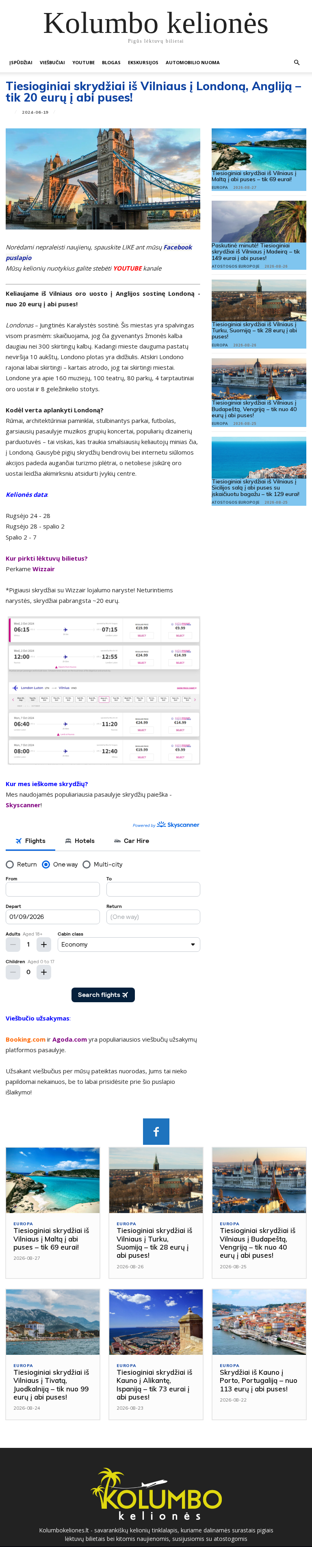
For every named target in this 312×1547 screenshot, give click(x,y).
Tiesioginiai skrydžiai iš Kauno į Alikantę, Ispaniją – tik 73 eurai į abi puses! (154, 1384)
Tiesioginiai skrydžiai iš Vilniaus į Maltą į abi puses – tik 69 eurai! (254, 176)
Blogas (111, 62)
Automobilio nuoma (193, 62)
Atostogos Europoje (235, 266)
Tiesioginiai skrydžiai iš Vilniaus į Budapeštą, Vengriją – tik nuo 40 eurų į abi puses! (254, 409)
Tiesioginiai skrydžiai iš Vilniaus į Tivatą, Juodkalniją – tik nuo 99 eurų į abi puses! (51, 1384)
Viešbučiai (52, 62)
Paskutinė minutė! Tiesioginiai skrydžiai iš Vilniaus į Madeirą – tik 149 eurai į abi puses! (256, 252)
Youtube (83, 62)
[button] (296, 63)
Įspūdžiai (20, 62)
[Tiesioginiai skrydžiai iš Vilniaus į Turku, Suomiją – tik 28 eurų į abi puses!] (259, 300)
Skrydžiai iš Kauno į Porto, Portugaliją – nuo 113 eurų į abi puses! (258, 1380)
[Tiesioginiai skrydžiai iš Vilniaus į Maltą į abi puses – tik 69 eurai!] (259, 149)
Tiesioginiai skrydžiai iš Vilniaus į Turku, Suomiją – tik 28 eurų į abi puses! (254, 330)
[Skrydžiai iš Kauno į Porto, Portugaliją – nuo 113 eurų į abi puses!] (259, 1322)
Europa (220, 187)
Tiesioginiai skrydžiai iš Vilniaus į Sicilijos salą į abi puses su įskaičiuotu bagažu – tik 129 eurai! (255, 488)
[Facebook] (156, 1131)
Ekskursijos (143, 62)
